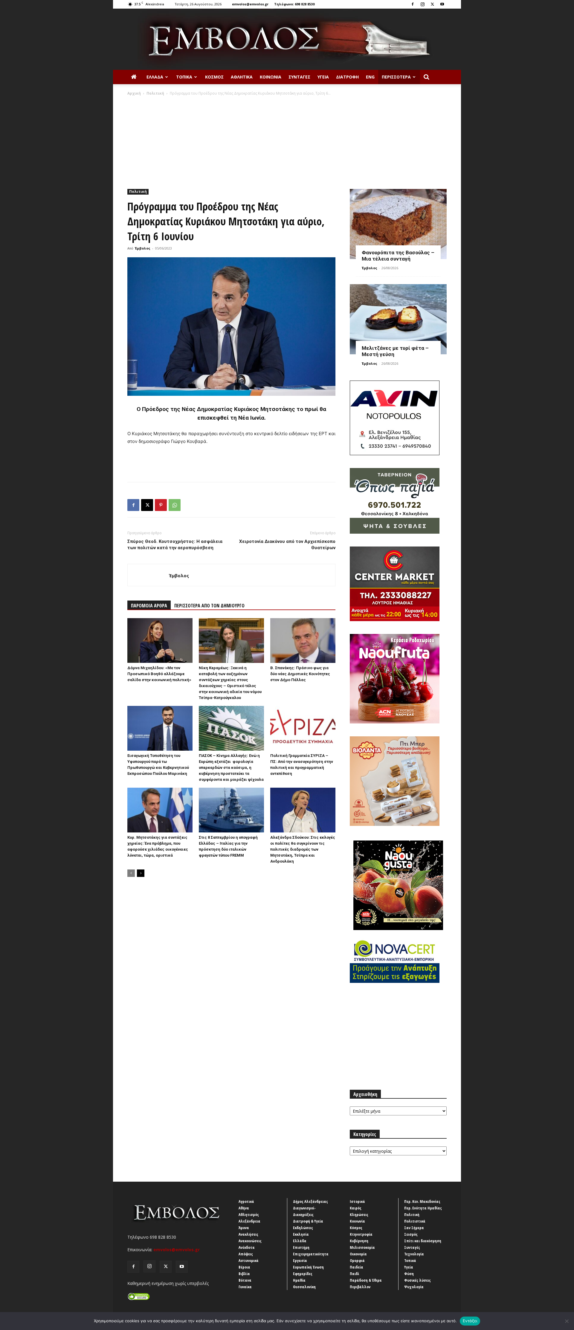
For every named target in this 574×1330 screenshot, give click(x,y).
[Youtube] (442, 4)
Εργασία (300, 1260)
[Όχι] (567, 1321)
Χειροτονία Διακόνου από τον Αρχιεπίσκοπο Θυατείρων (287, 544)
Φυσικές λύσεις (417, 1280)
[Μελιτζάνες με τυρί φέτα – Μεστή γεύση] (398, 319)
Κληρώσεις (359, 1214)
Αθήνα (244, 1208)
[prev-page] (131, 873)
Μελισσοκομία (362, 1247)
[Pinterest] (161, 505)
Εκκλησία (301, 1234)
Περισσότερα (396, 77)
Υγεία (323, 77)
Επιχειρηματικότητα (311, 1254)
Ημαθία (299, 1280)
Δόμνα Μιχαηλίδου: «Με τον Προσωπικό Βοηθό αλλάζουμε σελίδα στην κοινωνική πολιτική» (159, 674)
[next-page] (140, 873)
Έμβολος (142, 248)
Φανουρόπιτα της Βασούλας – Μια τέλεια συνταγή (398, 256)
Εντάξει (470, 1320)
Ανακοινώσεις (250, 1240)
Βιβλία (244, 1273)
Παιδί (354, 1273)
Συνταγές (299, 77)
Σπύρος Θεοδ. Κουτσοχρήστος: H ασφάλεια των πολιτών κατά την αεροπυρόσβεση (174, 544)
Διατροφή (347, 77)
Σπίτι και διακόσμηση (422, 1240)
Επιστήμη (301, 1247)
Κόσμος (214, 77)
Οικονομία (358, 1254)
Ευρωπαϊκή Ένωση (308, 1267)
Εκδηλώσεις (303, 1227)
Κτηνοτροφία (361, 1234)
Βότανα (245, 1280)
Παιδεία (356, 1267)
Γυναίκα (245, 1286)
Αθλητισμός (249, 1214)
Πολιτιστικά (414, 1221)
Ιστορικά (357, 1201)
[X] (432, 4)
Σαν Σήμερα (414, 1227)
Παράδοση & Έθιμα (366, 1280)
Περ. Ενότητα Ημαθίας (423, 1208)
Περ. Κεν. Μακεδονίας (422, 1201)
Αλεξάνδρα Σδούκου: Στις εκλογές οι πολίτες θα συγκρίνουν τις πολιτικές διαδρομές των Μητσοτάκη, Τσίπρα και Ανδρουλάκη (302, 849)
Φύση (409, 1273)
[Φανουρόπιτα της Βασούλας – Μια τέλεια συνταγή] (398, 224)
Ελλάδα (154, 77)
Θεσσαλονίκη (304, 1286)
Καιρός (355, 1208)
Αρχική (134, 93)
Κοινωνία (270, 77)
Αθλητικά (242, 77)
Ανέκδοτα (247, 1247)
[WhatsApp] (175, 505)
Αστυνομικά (249, 1260)
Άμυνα (244, 1227)
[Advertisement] (287, 141)
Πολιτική (155, 93)
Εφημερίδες (302, 1273)
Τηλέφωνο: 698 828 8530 (294, 4)
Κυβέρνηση (359, 1240)
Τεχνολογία (414, 1254)
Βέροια (244, 1267)
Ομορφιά (357, 1260)
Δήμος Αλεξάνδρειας (310, 1201)
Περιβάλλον (360, 1286)
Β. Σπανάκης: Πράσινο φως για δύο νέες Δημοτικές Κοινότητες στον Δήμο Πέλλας (300, 674)
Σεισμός (411, 1234)
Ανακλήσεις (248, 1234)
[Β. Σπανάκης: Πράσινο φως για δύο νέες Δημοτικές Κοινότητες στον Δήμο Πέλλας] (302, 640)
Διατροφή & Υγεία (308, 1221)
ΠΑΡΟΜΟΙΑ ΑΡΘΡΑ (149, 605)
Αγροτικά (246, 1201)
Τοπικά (184, 77)
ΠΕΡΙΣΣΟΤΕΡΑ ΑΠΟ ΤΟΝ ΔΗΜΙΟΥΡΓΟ (209, 605)
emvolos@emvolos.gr (250, 4)
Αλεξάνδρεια (249, 1221)
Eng (370, 77)
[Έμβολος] (287, 39)
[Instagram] (422, 4)
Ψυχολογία (414, 1286)
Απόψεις (246, 1254)
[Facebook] (412, 4)
